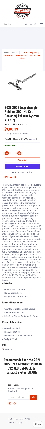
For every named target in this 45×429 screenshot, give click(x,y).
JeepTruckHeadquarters (16, 419)
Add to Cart (22, 160)
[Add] (19, 153)
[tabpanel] (22, 266)
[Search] (26, 24)
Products (14, 53)
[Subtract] (7, 153)
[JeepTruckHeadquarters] (22, 11)
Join (33, 397)
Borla (7, 124)
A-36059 (8, 349)
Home (6, 53)
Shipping (8, 134)
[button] (30, 24)
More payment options (22, 172)
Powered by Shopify (15, 423)
